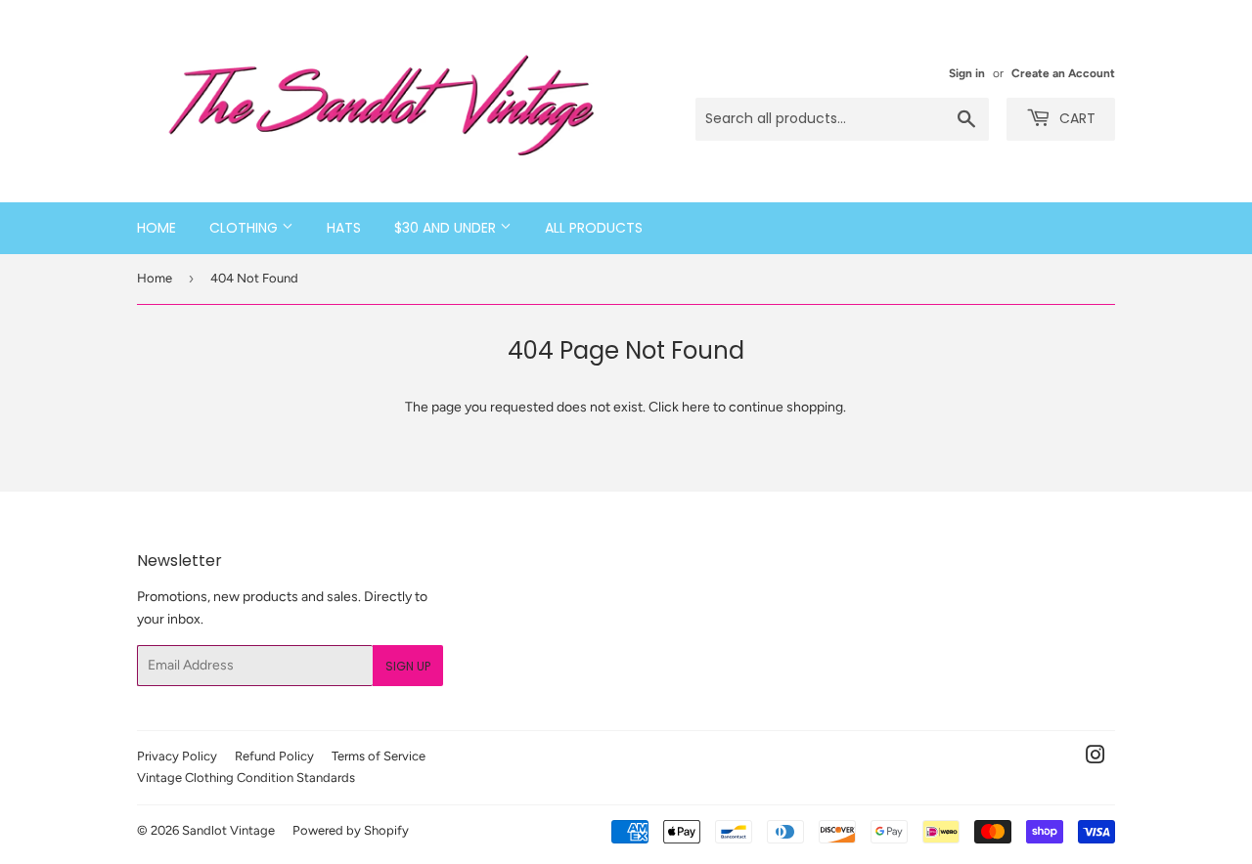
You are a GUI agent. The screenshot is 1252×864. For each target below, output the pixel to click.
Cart (1075, 118)
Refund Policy (274, 756)
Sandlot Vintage (228, 830)
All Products (594, 228)
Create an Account (1063, 73)
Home (156, 228)
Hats (344, 228)
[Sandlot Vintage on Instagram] (1095, 758)
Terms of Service (378, 756)
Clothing (245, 228)
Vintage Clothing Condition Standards (246, 777)
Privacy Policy (177, 756)
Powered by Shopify (350, 830)
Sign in (967, 73)
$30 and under (447, 228)
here (696, 407)
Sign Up (407, 666)
